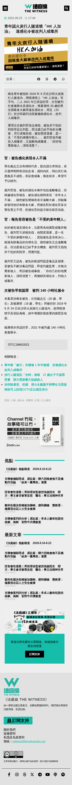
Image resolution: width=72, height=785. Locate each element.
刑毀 (7, 400)
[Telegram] (40, 774)
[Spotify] (63, 774)
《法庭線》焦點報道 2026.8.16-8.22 (28, 469)
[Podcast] (55, 774)
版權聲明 (10, 733)
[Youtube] (47, 774)
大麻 (13, 400)
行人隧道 (46, 400)
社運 (37, 400)
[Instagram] (17, 774)
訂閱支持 (34, 654)
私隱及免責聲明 (14, 737)
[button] (5, 8)
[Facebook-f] (9, 774)
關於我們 (10, 729)
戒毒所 (29, 400)
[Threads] (24, 774)
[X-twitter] (32, 774)
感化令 (20, 400)
